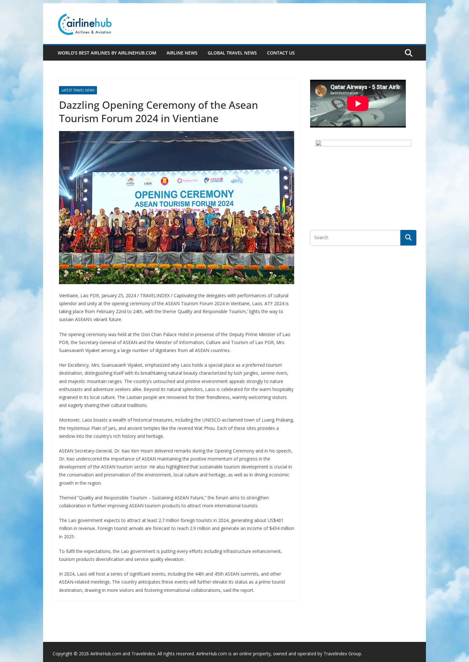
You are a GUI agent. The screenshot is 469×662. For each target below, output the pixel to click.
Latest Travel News (78, 90)
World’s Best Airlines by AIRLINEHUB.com (107, 53)
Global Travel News (232, 53)
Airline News (182, 53)
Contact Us (281, 53)
